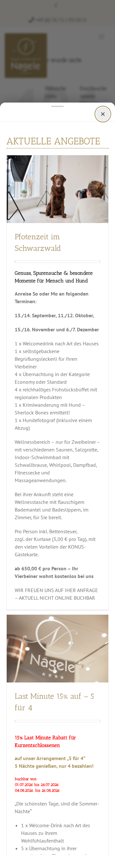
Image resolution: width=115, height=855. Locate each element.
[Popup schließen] (103, 114)
